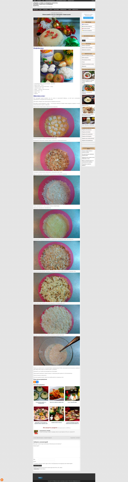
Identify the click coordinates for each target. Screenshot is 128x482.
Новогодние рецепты (87, 26)
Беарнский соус (85, 105)
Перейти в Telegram (88, 17)
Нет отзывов (58, 16)
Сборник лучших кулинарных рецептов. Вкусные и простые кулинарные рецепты (45, 4)
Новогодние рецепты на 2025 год (64, 427)
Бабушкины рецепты (86, 49)
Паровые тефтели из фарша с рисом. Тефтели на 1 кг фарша (88, 81)
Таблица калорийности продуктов (61, 0)
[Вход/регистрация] (92, 9)
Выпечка (69, 9)
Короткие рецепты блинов (87, 55)
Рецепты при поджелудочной (88, 138)
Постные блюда (86, 28)
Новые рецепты (36, 9)
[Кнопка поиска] (94, 9)
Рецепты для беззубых (87, 136)
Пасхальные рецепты (87, 30)
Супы (40, 9)
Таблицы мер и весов (71, 0)
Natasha (54, 16)
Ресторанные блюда (86, 59)
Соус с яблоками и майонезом (88, 124)
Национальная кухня (63, 9)
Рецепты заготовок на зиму (88, 64)
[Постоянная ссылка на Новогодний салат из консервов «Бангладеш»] (56, 32)
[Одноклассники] (34, 382)
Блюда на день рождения (87, 47)
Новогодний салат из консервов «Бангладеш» (56, 14)
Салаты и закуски (56, 9)
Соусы (83, 61)
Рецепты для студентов (87, 134)
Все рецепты (39, 0)
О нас (43, 0)
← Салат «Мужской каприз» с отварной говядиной (42, 437)
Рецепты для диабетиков (87, 140)
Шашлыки (84, 66)
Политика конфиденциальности (50, 0)
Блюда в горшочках (86, 45)
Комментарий (36, 445)
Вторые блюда (45, 9)
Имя (34, 459)
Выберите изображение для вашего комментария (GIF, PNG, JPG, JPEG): (47, 467)
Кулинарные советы (75, 9)
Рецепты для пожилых (86, 129)
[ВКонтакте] (37, 382)
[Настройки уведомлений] (1, 479)
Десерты (51, 9)
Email (34, 461)
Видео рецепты (85, 57)
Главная (35, 0)
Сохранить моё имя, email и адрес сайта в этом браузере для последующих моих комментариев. (53, 463)
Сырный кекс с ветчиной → (75, 437)
